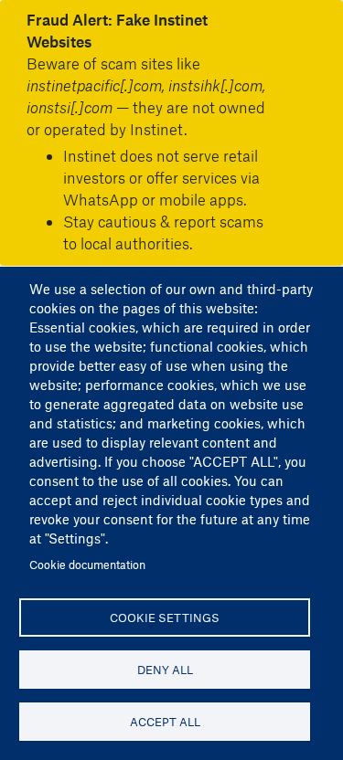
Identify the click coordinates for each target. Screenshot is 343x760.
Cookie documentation (87, 564)
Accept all (165, 721)
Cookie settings (165, 617)
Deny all (165, 669)
